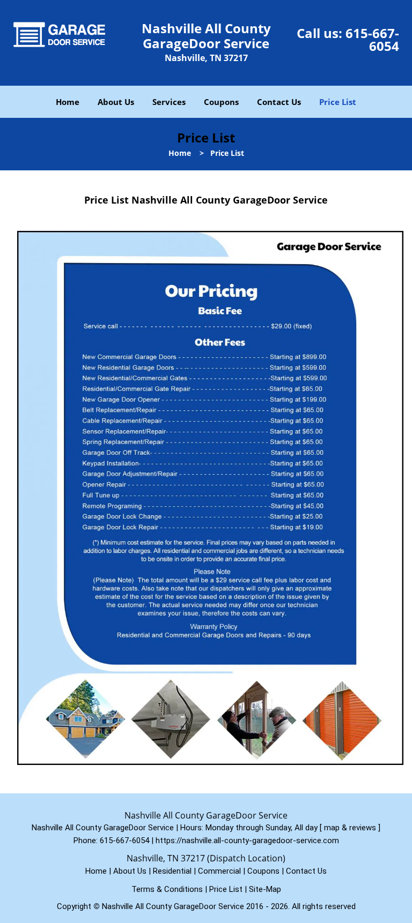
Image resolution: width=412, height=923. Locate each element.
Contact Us (279, 101)
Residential (172, 871)
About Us (116, 101)
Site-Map (265, 889)
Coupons (221, 101)
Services (169, 101)
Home (67, 101)
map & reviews (351, 827)
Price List (337, 101)
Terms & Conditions (167, 889)
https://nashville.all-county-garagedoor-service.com (247, 840)
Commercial (219, 871)
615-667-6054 (372, 39)
